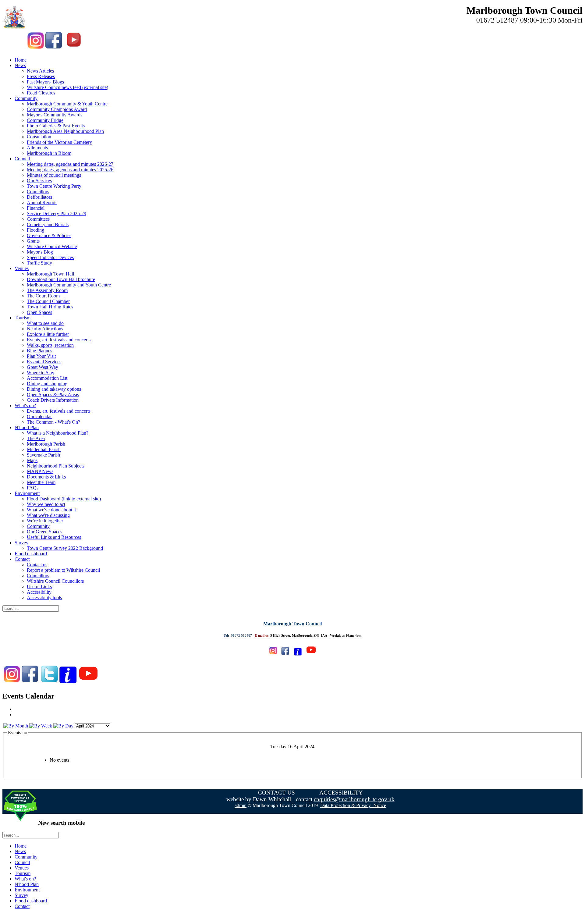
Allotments (37, 147)
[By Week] (40, 725)
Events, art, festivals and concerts (58, 339)
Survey (21, 542)
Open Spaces (39, 312)
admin (240, 805)
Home (21, 59)
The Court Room (43, 295)
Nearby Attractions (45, 328)
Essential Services (44, 361)
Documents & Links (46, 476)
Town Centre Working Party (54, 186)
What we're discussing (48, 515)
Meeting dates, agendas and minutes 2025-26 (70, 169)
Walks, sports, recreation (50, 345)
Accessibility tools (44, 597)
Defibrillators (39, 197)
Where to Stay (40, 372)
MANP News (40, 471)
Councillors (38, 191)
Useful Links (39, 586)
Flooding (35, 230)
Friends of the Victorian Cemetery (59, 142)
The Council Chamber (48, 301)
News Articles (40, 70)
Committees (38, 219)
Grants (33, 241)
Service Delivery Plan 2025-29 (56, 213)
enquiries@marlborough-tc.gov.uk (354, 799)
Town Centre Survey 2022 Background (65, 548)
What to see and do (45, 323)
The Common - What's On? (53, 422)
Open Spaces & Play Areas (53, 394)
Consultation (39, 136)
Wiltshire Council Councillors (55, 581)
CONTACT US (276, 792)
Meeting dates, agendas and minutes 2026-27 (70, 164)
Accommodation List (47, 378)
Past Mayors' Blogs (45, 81)
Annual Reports (42, 202)
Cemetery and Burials (48, 224)
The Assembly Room (47, 290)
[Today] (63, 725)
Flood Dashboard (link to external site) (64, 498)
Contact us (37, 564)
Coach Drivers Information (53, 400)
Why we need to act (46, 504)
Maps (32, 460)
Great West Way (42, 367)
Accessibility (39, 592)
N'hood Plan (27, 427)
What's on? (25, 405)
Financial (35, 208)
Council (22, 158)
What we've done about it (51, 509)
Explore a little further (48, 334)
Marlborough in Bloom (49, 153)
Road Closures (41, 92)
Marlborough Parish (46, 443)
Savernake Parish (43, 454)
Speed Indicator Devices (50, 257)
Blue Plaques (39, 350)
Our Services (39, 180)
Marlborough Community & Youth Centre (67, 103)
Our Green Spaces (44, 531)
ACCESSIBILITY (341, 792)
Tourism (22, 317)
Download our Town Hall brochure (61, 279)
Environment (27, 493)
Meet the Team (41, 482)
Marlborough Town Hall (50, 273)
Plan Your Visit (41, 356)
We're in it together (45, 520)
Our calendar (39, 416)
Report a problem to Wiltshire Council (63, 570)
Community (26, 98)
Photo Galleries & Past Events (56, 125)
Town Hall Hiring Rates (50, 306)
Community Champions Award (57, 109)
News (20, 65)
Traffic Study (39, 262)
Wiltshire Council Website (52, 246)
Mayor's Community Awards (54, 114)
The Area (36, 438)
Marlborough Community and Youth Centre (69, 284)
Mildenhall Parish (44, 449)
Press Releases (41, 76)
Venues (22, 268)
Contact (22, 559)
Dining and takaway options (54, 389)
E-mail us (261, 635)
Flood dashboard (31, 553)
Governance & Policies (49, 235)
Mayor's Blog (40, 251)
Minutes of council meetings (54, 175)
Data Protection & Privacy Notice (353, 805)
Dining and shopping (47, 383)
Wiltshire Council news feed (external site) (67, 87)
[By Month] (15, 725)
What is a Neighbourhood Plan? (57, 433)
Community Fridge (45, 120)
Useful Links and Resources (54, 537)
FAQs (32, 487)
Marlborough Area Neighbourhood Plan (65, 131)
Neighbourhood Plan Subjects (55, 465)
